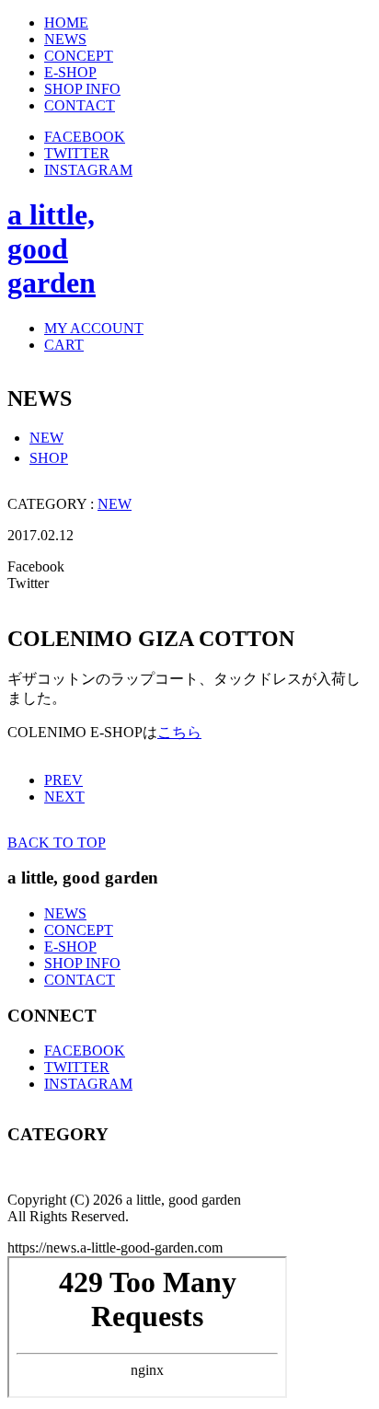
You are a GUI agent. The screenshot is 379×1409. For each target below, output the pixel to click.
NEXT (64, 796)
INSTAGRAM (88, 170)
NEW (46, 437)
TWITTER (76, 153)
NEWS (65, 913)
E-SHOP (70, 946)
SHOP (48, 458)
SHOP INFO (82, 963)
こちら (179, 732)
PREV (63, 780)
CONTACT (79, 979)
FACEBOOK (84, 136)
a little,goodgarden (51, 248)
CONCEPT (78, 930)
